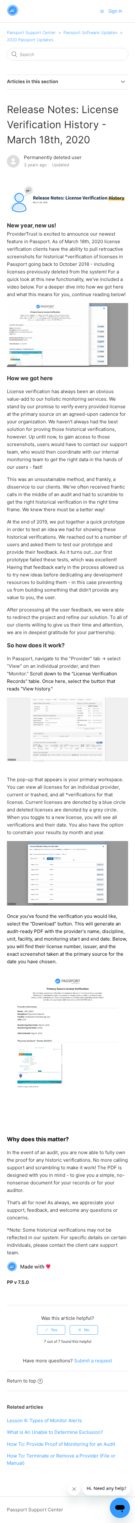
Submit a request (93, 1361)
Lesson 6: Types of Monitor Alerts (44, 1420)
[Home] (13, 14)
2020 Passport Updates (30, 39)
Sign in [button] (115, 11)
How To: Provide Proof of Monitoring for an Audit (61, 1444)
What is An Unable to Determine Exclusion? (55, 1432)
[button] (102, 11)
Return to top (21, 1381)
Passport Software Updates (90, 32)
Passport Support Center (31, 32)
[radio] (51, 1330)
